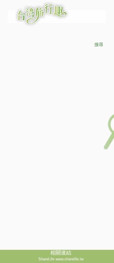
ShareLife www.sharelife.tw (61, 259)
